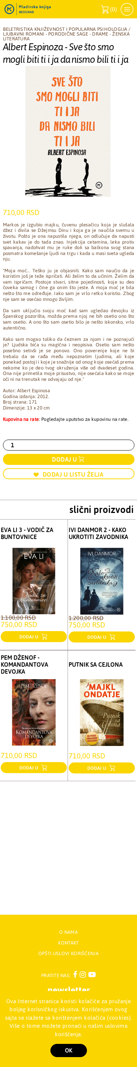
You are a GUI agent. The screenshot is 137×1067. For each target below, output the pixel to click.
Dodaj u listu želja (73, 474)
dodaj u (29, 637)
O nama (68, 932)
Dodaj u (64, 459)
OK (68, 1050)
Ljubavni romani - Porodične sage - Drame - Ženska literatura (66, 36)
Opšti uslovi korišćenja (68, 953)
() (109, 9)
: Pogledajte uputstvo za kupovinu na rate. (66, 419)
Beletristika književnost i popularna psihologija (65, 29)
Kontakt (68, 943)
